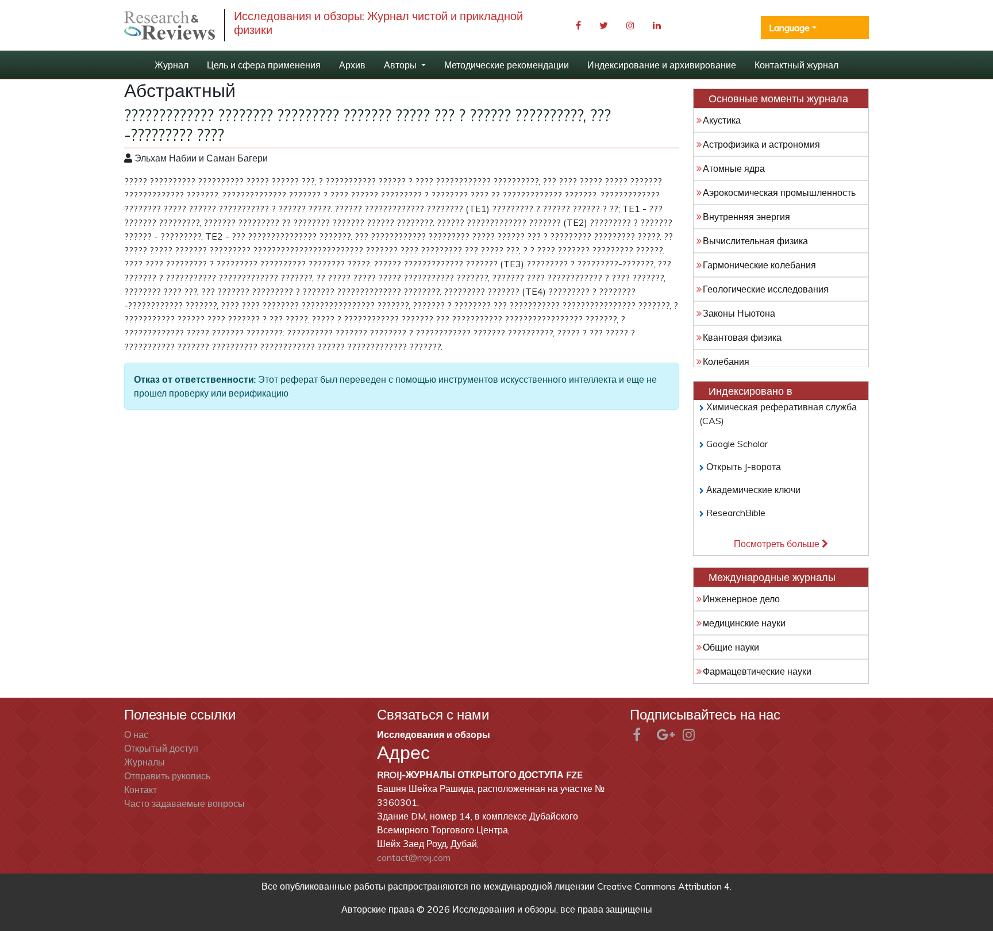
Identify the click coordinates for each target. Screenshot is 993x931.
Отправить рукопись (167, 776)
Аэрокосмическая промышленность (779, 192)
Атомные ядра (734, 168)
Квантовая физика (742, 337)
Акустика (722, 120)
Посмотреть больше (778, 543)
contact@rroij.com (414, 857)
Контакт (140, 789)
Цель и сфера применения (264, 65)
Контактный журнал (796, 65)
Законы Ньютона (739, 313)
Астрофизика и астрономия (761, 144)
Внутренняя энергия (746, 216)
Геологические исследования (766, 289)
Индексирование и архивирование (661, 65)
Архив (352, 65)
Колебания (726, 361)
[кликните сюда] (169, 25)
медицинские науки (744, 623)
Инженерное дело (741, 599)
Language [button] (789, 27)
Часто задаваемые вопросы (184, 803)
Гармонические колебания (759, 265)
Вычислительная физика (755, 241)
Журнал (171, 65)
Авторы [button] (401, 65)
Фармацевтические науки (757, 671)
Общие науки (731, 647)
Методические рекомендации (506, 65)
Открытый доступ (161, 748)
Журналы (144, 762)
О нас (136, 734)
